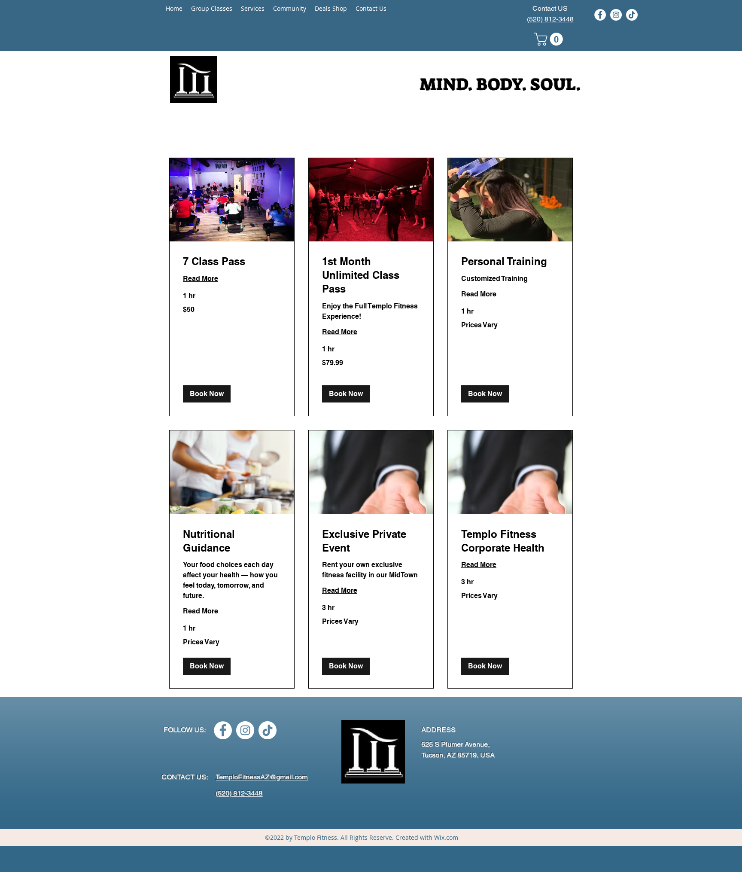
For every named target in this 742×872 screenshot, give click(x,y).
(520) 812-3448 (550, 19)
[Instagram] (616, 15)
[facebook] (600, 15)
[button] (550, 39)
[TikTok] (632, 15)
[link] (232, 261)
